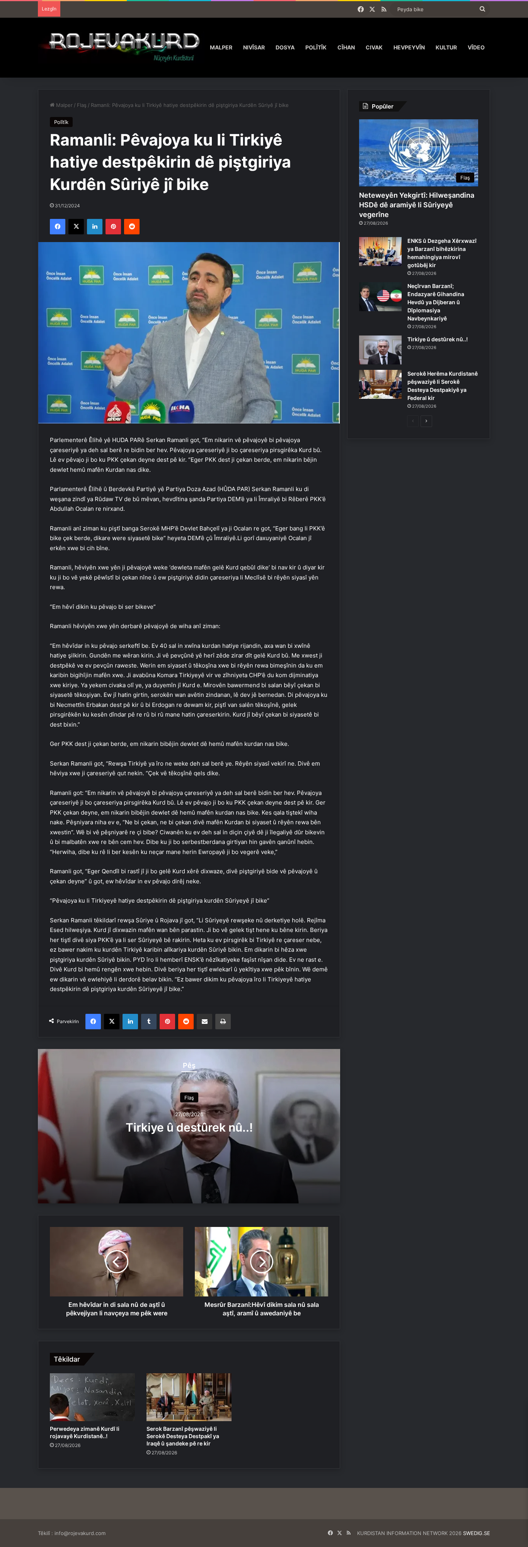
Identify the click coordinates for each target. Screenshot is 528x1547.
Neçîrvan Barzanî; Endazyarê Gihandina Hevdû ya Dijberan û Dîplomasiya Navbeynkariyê (435, 302)
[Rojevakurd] (121, 47)
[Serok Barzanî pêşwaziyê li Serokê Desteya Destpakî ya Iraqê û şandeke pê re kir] (189, 1397)
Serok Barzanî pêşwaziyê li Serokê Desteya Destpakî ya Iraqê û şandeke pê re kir (182, 1436)
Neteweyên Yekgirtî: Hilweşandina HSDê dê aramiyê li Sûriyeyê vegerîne (416, 205)
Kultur (446, 47)
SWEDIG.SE (476, 1533)
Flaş (82, 105)
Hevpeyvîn (409, 47)
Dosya (285, 47)
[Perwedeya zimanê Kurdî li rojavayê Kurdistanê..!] (92, 1397)
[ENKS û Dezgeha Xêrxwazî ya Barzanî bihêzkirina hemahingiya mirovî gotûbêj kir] (380, 251)
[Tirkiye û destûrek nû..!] (380, 349)
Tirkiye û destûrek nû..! (189, 1127)
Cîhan (346, 47)
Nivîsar (254, 47)
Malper (221, 47)
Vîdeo (476, 47)
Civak (374, 47)
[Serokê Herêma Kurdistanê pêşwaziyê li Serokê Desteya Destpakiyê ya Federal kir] (380, 384)
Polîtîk (316, 47)
